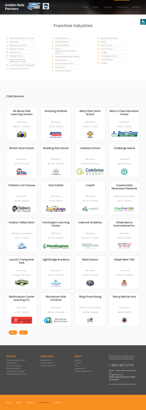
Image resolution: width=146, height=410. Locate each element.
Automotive (14, 42)
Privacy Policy (114, 379)
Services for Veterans (13, 368)
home (8, 402)
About (96, 7)
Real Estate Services (63, 70)
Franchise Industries (46, 363)
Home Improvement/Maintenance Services (66, 51)
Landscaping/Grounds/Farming (67, 56)
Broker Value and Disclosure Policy (122, 377)
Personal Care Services (64, 63)
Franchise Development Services (16, 374)
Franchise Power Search (48, 366)
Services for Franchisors (14, 366)
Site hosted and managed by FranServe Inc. (122, 384)
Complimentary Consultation (15, 371)
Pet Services (60, 67)
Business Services (16, 49)
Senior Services (107, 45)
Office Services (61, 60)
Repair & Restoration (109, 38)
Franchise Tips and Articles (83, 371)
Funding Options (11, 363)
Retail (103, 42)
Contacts (58, 402)
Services (108, 7)
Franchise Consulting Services (15, 360)
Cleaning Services (16, 56)
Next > (12, 332)
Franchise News (80, 368)
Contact (136, 7)
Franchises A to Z (46, 360)
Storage (104, 52)
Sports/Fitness (106, 49)
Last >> (23, 332)
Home (85, 7)
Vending (104, 63)
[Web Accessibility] (143, 22)
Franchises (122, 7)
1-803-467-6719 (121, 365)
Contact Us (78, 363)
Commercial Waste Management (22, 65)
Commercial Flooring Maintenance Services (17, 60)
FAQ (76, 366)
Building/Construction (17, 45)
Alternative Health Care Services (22, 38)
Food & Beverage (62, 42)
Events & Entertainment (18, 68)
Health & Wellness (62, 45)
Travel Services (107, 59)
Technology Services (109, 56)
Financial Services (62, 38)
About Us (78, 360)
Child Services (14, 52)
